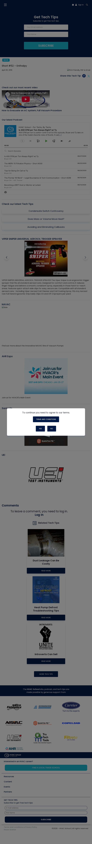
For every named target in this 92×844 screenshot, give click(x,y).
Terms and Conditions (46, 419)
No (51, 428)
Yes (40, 428)
